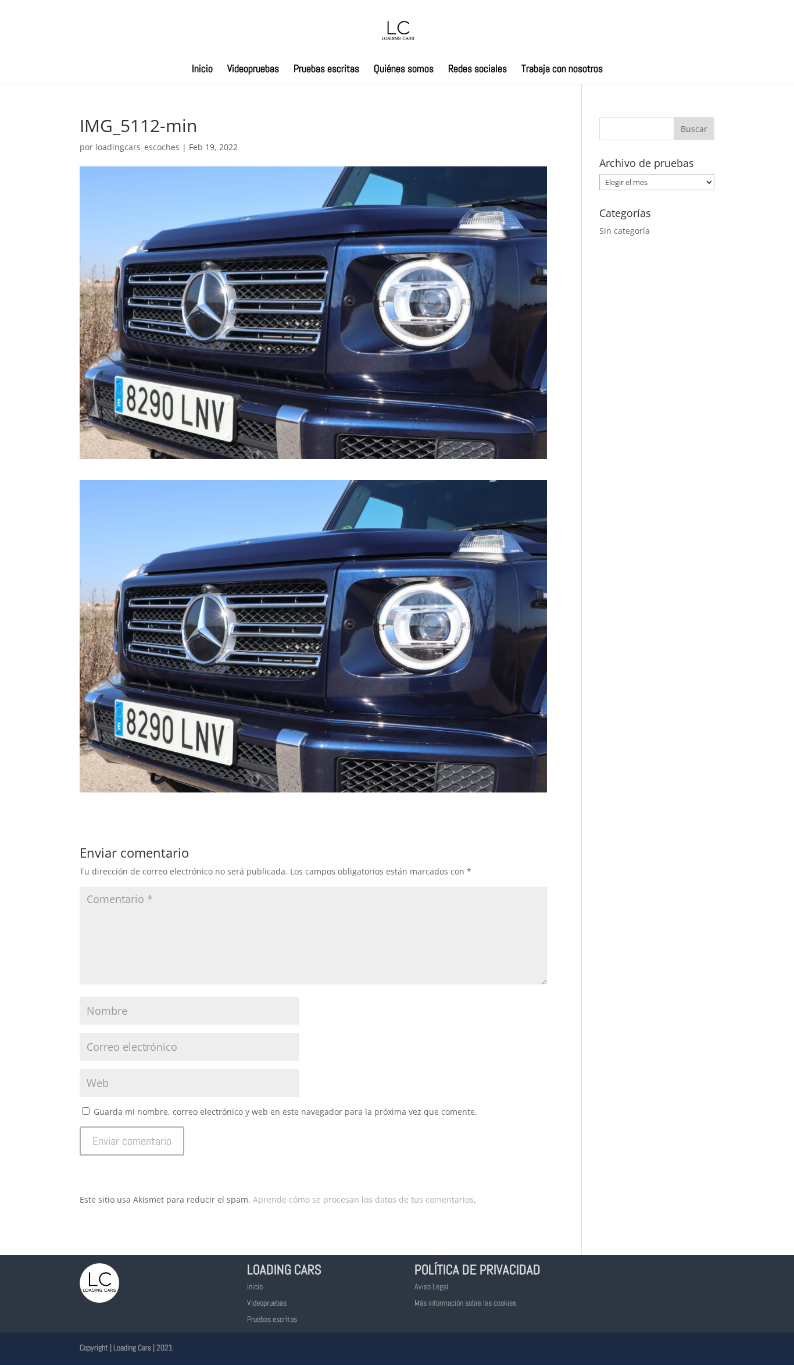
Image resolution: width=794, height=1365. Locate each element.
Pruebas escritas (326, 70)
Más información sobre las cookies (465, 1303)
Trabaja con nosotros (562, 70)
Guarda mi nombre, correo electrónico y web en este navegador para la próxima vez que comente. (285, 1111)
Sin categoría (624, 230)
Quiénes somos (404, 70)
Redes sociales (477, 70)
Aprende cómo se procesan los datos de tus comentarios (363, 1199)
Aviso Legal (431, 1286)
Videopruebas (253, 70)
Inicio (202, 70)
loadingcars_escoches (137, 146)
